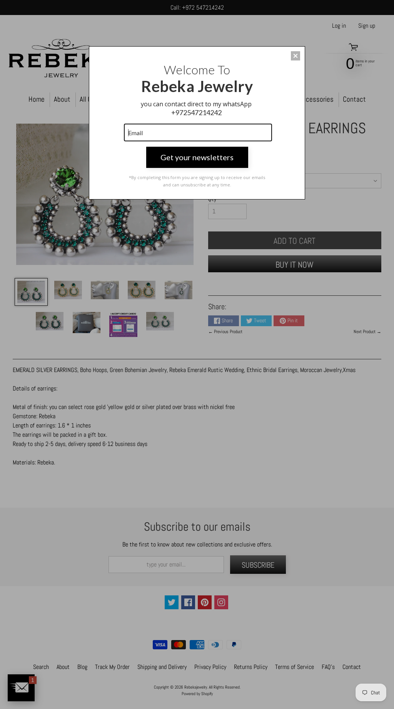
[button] (295, 55)
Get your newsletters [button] (197, 157)
